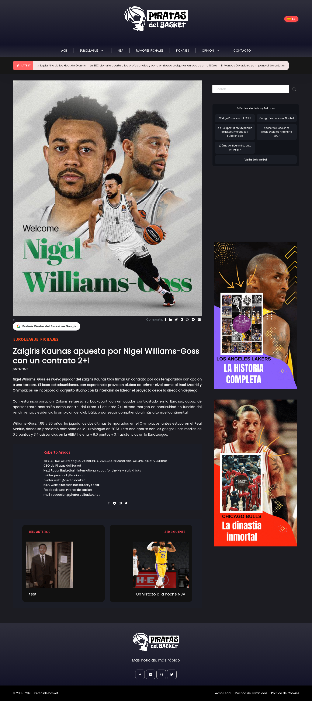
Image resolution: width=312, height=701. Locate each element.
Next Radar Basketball (59, 470)
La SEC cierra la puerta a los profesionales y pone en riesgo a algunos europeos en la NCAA (105, 65)
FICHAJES (182, 50)
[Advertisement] (248, 199)
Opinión (208, 50)
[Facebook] (165, 319)
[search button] (294, 89)
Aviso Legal (223, 693)
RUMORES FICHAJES (149, 50)
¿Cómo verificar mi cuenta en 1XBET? (234, 147)
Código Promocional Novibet (276, 118)
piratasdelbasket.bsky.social (79, 485)
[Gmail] (182, 319)
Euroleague (89, 50)
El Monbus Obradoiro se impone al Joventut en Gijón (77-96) (214, 65)
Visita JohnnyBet (256, 159)
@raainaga (76, 475)
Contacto (242, 50)
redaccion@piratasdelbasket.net (75, 495)
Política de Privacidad (251, 693)
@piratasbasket (73, 480)
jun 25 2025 (20, 369)
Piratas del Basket (79, 490)
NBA (120, 50)
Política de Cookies (285, 693)
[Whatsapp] (187, 319)
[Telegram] (193, 319)
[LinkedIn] (170, 319)
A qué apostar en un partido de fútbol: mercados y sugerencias (235, 132)
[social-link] (140, 674)
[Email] (199, 319)
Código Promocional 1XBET (235, 118)
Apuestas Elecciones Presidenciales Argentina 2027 (276, 132)
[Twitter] (176, 319)
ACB (64, 50)
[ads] (255, 315)
